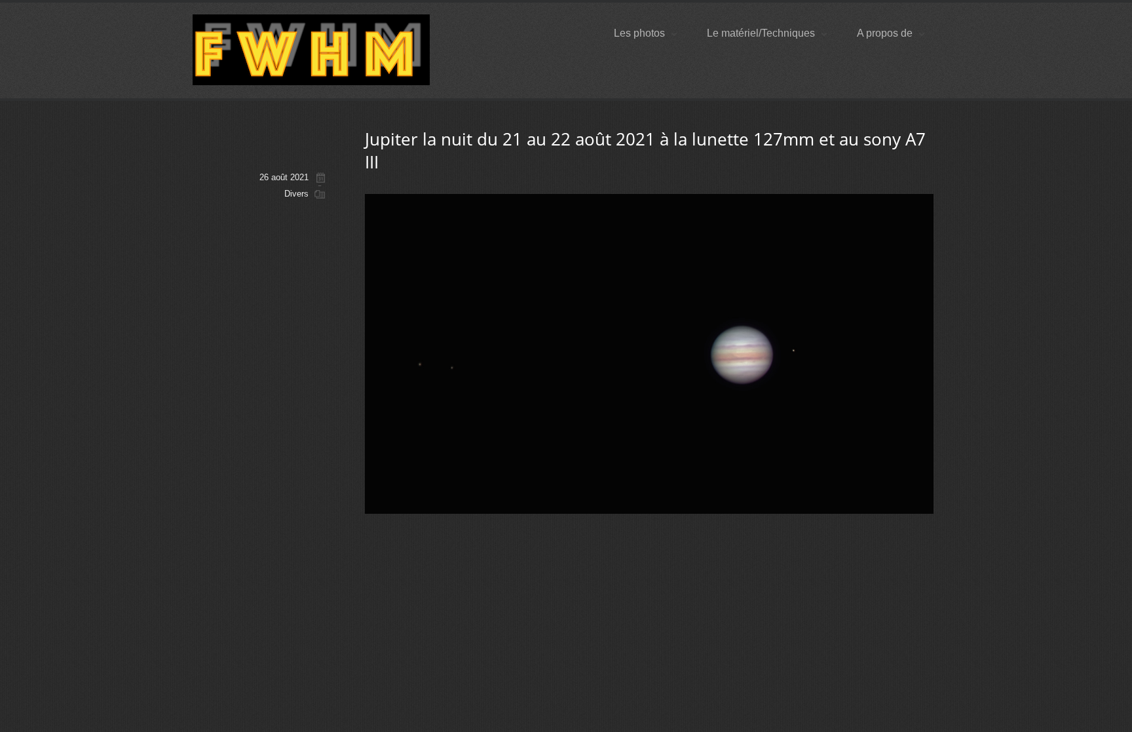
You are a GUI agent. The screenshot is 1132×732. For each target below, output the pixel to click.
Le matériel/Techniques (761, 33)
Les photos (639, 33)
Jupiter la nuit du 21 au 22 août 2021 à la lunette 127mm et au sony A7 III (645, 150)
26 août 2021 (284, 177)
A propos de (885, 33)
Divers (296, 194)
